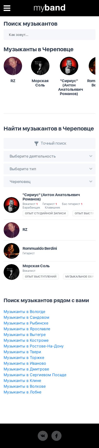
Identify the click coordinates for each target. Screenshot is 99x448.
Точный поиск (53, 143)
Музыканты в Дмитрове (26, 369)
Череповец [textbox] (20, 181)
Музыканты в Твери (22, 351)
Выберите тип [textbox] (23, 168)
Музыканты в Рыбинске (26, 323)
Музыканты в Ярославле (27, 328)
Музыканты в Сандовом (26, 317)
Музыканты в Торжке (24, 357)
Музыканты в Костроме (26, 340)
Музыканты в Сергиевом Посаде (35, 374)
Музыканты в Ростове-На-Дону (34, 346)
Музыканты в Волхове (25, 386)
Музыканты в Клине (22, 380)
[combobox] (49, 156)
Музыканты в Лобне (22, 392)
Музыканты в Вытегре (25, 334)
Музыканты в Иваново (25, 363)
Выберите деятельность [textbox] (33, 156)
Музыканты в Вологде (24, 311)
